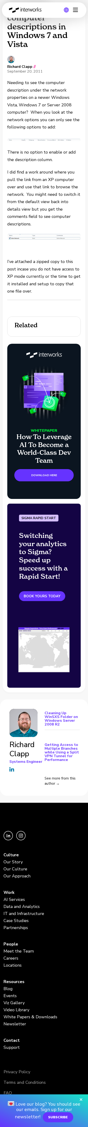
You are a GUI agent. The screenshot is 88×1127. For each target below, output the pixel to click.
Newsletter (15, 1024)
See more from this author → (60, 781)
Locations (13, 965)
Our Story (13, 862)
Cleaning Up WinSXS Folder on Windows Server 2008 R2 (61, 719)
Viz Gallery (14, 1003)
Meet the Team (19, 951)
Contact (12, 1040)
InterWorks (26, 10)
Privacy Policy (17, 1072)
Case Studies (16, 920)
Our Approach (17, 876)
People (11, 944)
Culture (11, 855)
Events (10, 996)
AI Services (14, 899)
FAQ (8, 1093)
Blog (8, 989)
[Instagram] (21, 839)
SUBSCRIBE (58, 1117)
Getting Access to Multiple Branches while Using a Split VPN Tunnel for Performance (62, 752)
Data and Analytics (22, 906)
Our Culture (15, 869)
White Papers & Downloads (30, 1017)
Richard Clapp (19, 67)
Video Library (16, 1010)
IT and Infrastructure (24, 913)
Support (12, 1047)
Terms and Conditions (25, 1082)
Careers (11, 958)
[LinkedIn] (9, 839)
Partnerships (16, 927)
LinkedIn (11, 769)
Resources (14, 981)
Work (9, 892)
